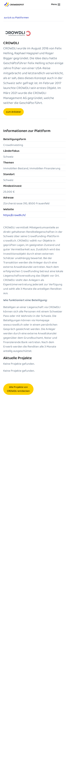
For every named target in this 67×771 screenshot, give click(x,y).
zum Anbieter (13, 112)
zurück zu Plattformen (16, 18)
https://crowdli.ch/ (14, 215)
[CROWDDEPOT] (14, 4)
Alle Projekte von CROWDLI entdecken (18, 389)
